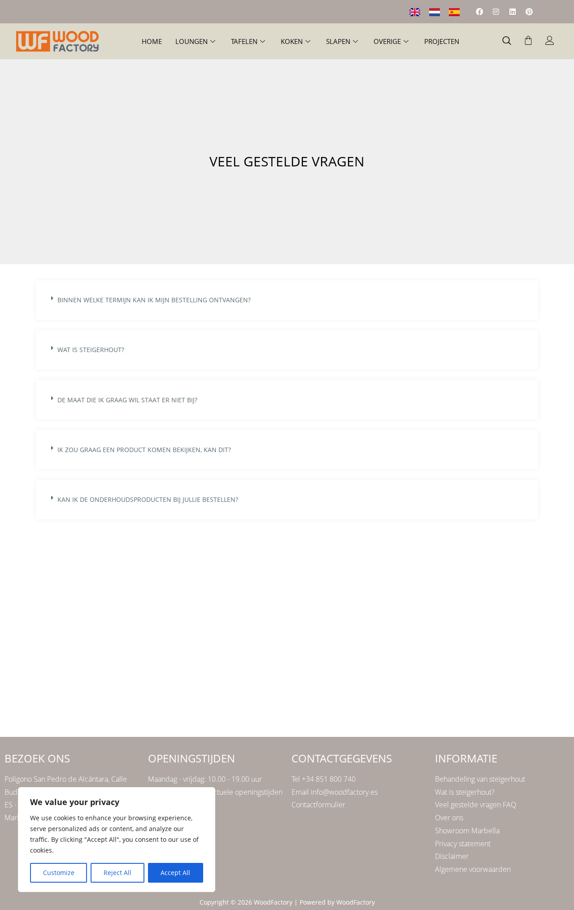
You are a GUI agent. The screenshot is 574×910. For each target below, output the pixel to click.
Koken (292, 41)
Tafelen (244, 41)
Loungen (191, 41)
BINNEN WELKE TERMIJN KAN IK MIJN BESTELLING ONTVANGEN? (154, 300)
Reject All (117, 872)
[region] (116, 839)
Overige (387, 41)
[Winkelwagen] (528, 40)
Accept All (175, 872)
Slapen (338, 41)
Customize (58, 872)
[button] (287, 300)
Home (152, 41)
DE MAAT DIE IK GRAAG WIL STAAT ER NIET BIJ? (127, 400)
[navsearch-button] (506, 41)
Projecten (441, 41)
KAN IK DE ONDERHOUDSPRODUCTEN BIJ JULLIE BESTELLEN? (147, 499)
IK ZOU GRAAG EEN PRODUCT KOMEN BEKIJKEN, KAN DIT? (144, 449)
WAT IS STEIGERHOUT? (90, 349)
